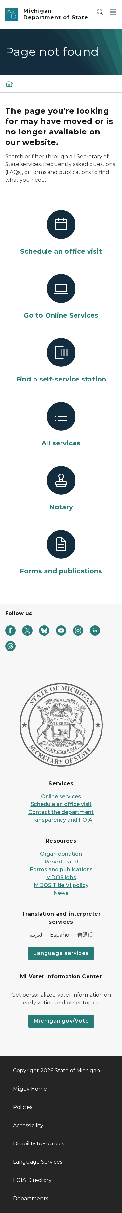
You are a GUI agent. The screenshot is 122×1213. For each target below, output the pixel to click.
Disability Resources (38, 1144)
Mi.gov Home (30, 1089)
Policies (22, 1107)
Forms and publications (61, 869)
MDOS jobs (61, 877)
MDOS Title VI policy (61, 885)
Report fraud (61, 862)
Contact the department (61, 812)
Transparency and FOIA (61, 820)
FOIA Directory (32, 1180)
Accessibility (28, 1125)
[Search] (100, 12)
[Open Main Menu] (113, 12)
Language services (61, 953)
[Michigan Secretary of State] (9, 83)
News (61, 893)
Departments (30, 1198)
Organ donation (61, 854)
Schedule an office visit (61, 804)
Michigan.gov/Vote (61, 1021)
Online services (61, 796)
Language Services (37, 1162)
